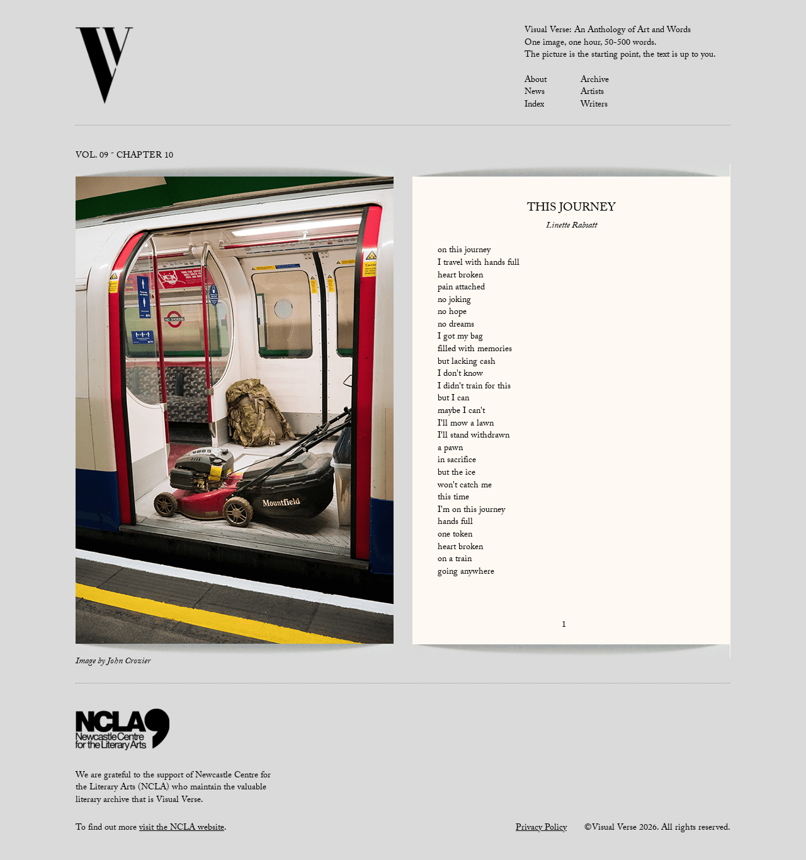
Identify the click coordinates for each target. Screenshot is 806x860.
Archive (595, 80)
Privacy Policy (541, 828)
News (535, 92)
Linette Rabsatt (571, 226)
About (536, 80)
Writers (594, 105)
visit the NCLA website (181, 828)
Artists (592, 92)
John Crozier (128, 662)
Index (534, 105)
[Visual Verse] (105, 67)
